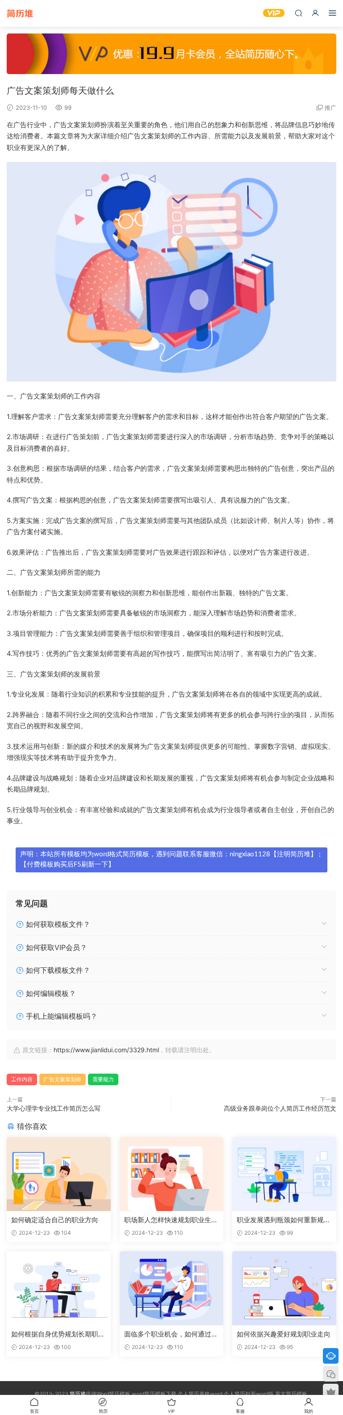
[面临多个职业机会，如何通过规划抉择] (172, 1288)
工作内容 (22, 1079)
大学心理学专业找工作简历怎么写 (53, 1108)
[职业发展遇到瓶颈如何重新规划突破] (284, 1174)
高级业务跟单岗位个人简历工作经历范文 (280, 1108)
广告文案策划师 (62, 1079)
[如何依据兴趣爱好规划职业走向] (284, 1288)
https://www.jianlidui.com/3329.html (106, 1050)
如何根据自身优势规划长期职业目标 (58, 1334)
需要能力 (103, 1079)
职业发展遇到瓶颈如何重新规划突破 (283, 1220)
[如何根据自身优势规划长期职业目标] (59, 1288)
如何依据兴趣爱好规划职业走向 (283, 1334)
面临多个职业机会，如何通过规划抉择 (171, 1334)
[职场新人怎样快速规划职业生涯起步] (172, 1174)
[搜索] (298, 12)
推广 (330, 107)
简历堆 (20, 13)
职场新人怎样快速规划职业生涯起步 (171, 1220)
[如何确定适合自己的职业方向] (59, 1174)
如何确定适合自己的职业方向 (54, 1220)
